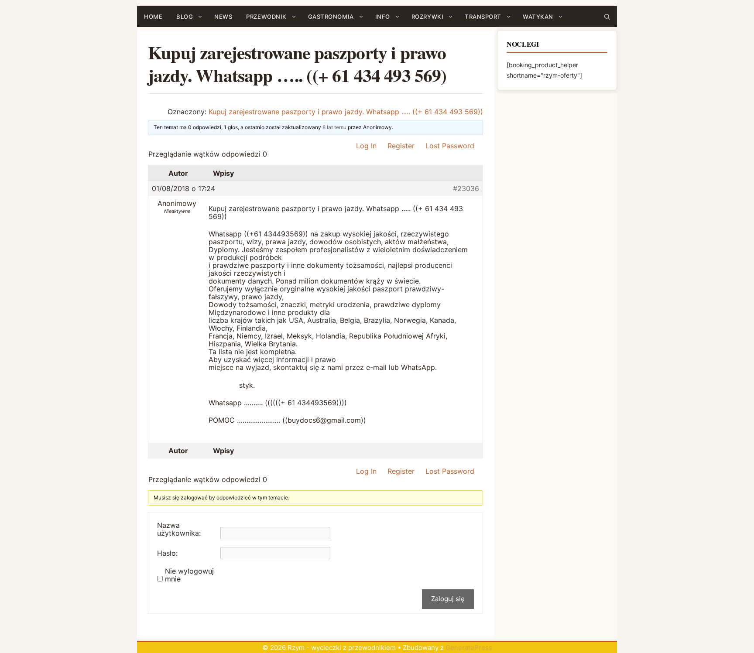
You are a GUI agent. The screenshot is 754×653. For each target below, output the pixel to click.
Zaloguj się (448, 599)
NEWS (223, 16)
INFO (382, 16)
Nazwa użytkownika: (179, 529)
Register (401, 145)
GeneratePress (469, 647)
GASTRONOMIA (331, 16)
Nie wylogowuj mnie (189, 575)
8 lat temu (334, 127)
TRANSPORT (483, 16)
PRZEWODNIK (266, 16)
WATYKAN (538, 16)
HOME (153, 16)
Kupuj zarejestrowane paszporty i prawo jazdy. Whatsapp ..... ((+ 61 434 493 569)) (346, 111)
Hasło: (167, 553)
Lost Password (449, 145)
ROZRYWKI (427, 16)
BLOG (184, 16)
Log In (366, 145)
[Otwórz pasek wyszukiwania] (607, 16)
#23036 (466, 188)
